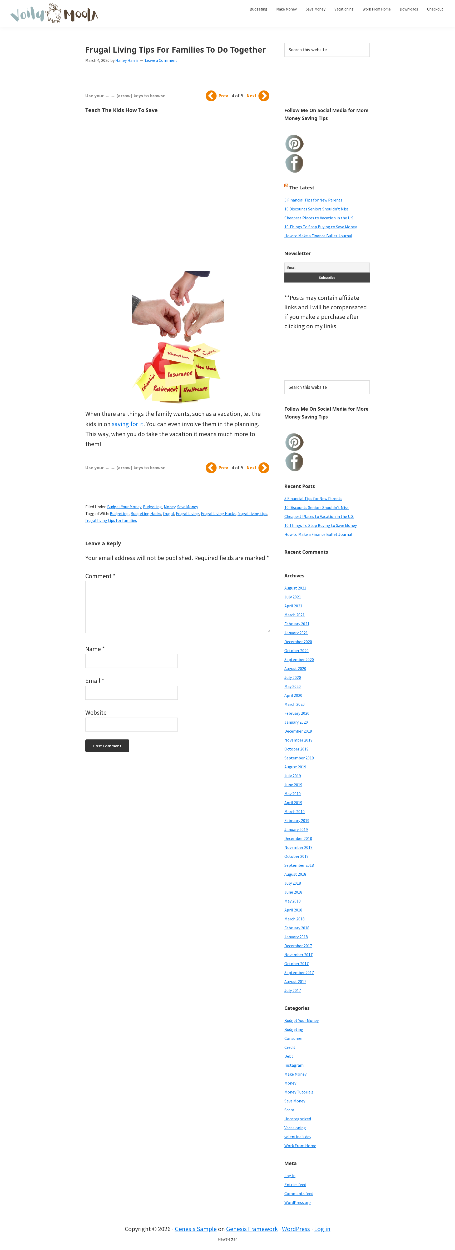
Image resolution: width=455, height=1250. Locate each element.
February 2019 (296, 820)
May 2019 (292, 793)
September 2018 (299, 865)
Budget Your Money (124, 506)
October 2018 (296, 856)
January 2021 (296, 632)
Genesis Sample (196, 1229)
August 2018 (295, 874)
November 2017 (298, 954)
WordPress (296, 1229)
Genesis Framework (252, 1229)
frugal (168, 513)
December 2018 (298, 838)
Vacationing (295, 1127)
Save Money (187, 506)
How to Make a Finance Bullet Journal (318, 235)
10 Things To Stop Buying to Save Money (320, 226)
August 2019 (295, 766)
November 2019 (298, 740)
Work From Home (300, 1145)
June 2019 (293, 784)
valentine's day (297, 1136)
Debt (288, 1056)
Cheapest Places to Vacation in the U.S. (319, 217)
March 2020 (294, 704)
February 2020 (296, 713)
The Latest (301, 187)
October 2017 (296, 963)
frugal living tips (252, 513)
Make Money (295, 1074)
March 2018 (294, 918)
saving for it (127, 424)
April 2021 (293, 605)
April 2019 (293, 802)
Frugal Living (187, 513)
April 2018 (293, 910)
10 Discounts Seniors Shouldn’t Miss (316, 208)
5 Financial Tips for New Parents (313, 200)
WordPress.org (297, 1202)
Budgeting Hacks (146, 513)
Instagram (294, 1065)
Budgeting (152, 506)
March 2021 (294, 614)
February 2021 (296, 623)
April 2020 (293, 695)
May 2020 (292, 686)
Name (95, 649)
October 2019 (296, 749)
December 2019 (298, 731)
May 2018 (292, 901)
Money (169, 506)
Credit (289, 1047)
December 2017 (298, 945)
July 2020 (292, 677)
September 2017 (299, 972)
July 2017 (292, 990)
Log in (289, 1175)
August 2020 (295, 668)
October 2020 (296, 650)
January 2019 (296, 829)
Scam (289, 1109)
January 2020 (296, 722)
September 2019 (299, 757)
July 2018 (292, 883)
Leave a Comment (161, 60)
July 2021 (292, 596)
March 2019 (294, 811)
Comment (100, 576)
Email (94, 681)
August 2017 (295, 981)
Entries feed (295, 1184)
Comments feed (298, 1193)
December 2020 (298, 641)
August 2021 (295, 588)
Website (96, 712)
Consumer (293, 1038)
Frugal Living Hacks (218, 513)
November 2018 (298, 847)
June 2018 (293, 892)
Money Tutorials (299, 1092)
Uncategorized (297, 1118)
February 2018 (296, 927)
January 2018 (296, 936)
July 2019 (292, 775)
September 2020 (299, 659)
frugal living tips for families (111, 520)
